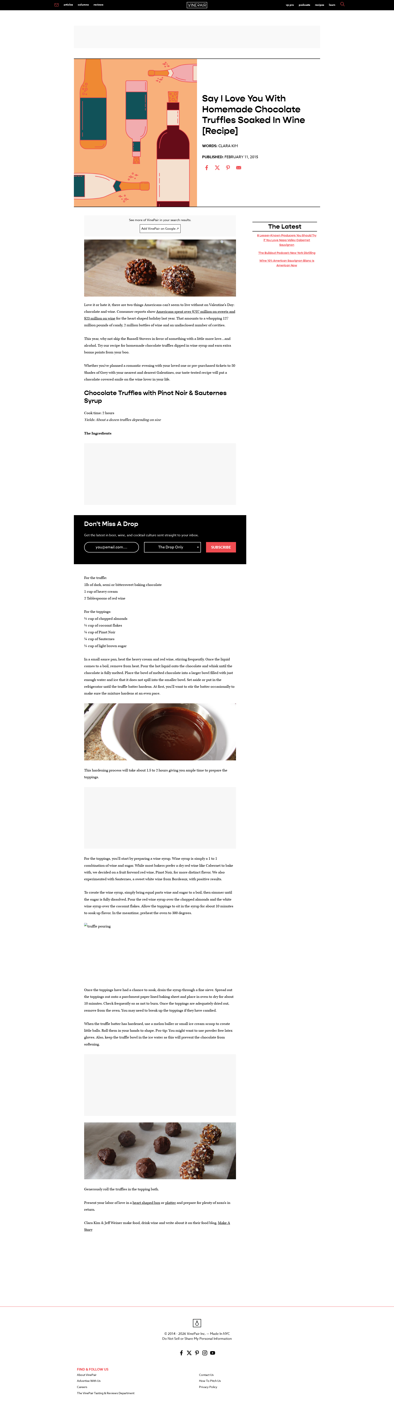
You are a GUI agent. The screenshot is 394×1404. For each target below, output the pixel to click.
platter (170, 1202)
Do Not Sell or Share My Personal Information (197, 1338)
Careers (82, 1387)
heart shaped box (146, 1202)
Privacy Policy (208, 1387)
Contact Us (206, 1375)
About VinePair (86, 1375)
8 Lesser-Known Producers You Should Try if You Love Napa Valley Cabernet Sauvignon (286, 240)
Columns (83, 4)
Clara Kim (228, 146)
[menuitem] (56, 5)
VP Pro (290, 5)
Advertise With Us (89, 1381)
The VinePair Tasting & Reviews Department (105, 1393)
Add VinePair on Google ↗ (160, 228)
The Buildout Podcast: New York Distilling (286, 253)
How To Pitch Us (210, 1381)
